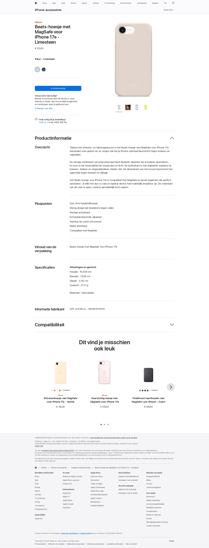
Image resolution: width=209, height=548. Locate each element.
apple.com (39, 446)
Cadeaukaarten (41, 509)
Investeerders (151, 511)
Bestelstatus (95, 502)
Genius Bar (95, 480)
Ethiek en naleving (153, 515)
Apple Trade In (96, 498)
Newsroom (150, 497)
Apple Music (67, 500)
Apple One (67, 493)
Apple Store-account (71, 480)
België (171, 541)
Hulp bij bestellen (97, 506)
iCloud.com (67, 484)
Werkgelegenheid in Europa (157, 522)
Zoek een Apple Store (69, 533)
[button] (165, 3)
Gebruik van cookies (56, 544)
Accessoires (40, 506)
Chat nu (43, 122)
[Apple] (36, 467)
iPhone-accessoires (48, 10)
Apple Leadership (153, 500)
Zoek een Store (97, 477)
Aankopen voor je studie (127, 493)
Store (37, 477)
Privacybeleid (40, 544)
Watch (37, 491)
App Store (67, 508)
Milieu (148, 480)
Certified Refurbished (99, 495)
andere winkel (85, 533)
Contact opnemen (153, 526)
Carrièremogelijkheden (155, 504)
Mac (36, 480)
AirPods (38, 495)
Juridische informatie (115, 544)
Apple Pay (39, 519)
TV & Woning (40, 498)
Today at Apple (96, 484)
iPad (36, 484)
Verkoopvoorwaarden (95, 544)
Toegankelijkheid (153, 477)
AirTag (37, 502)
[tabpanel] (133, 61)
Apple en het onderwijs (127, 489)
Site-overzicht (131, 544)
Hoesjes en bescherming (80, 468)
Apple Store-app (97, 491)
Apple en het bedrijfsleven (128, 477)
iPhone (44, 468)
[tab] (119, 108)
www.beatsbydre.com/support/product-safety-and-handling (113, 438)
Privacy (149, 484)
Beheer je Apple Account (72, 477)
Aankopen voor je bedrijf (128, 480)
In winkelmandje (58, 88)
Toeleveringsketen (153, 487)
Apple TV (66, 497)
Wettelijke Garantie (153, 508)
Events (149, 519)
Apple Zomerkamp (98, 487)
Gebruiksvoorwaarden (76, 544)
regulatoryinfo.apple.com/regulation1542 (58, 451)
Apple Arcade (68, 504)
